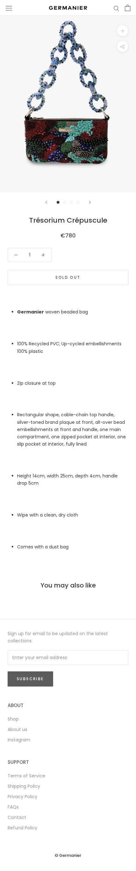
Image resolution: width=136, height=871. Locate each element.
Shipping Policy (24, 786)
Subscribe (30, 678)
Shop (13, 719)
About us (17, 729)
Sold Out (67, 277)
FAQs (13, 807)
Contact (17, 817)
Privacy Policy (22, 796)
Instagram (19, 740)
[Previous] (46, 202)
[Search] (116, 8)
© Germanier (68, 855)
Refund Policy (22, 828)
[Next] (90, 202)
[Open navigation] (9, 7)
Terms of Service (26, 776)
